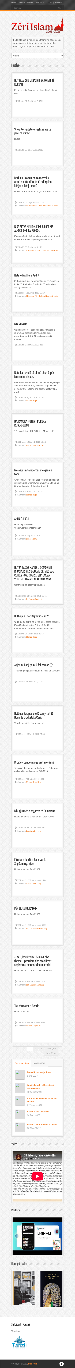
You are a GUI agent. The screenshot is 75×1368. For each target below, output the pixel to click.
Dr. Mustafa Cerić (34, 599)
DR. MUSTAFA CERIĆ (35, 445)
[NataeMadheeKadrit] (26, 275)
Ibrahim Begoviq (34, 831)
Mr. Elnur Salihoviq (35, 985)
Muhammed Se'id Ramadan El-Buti (42, 206)
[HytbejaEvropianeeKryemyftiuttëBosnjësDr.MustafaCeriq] (34, 715)
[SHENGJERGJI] (21, 518)
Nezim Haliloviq (33, 884)
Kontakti (58, 3)
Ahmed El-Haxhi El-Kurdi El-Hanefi (42, 250)
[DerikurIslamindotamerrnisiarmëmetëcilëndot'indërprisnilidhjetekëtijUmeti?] (33, 181)
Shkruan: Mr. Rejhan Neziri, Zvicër (42, 296)
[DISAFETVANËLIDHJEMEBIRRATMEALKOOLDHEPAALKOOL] (34, 228)
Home (13, 3)
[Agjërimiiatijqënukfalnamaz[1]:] (33, 665)
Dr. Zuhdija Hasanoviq (36, 928)
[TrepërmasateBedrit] (26, 1005)
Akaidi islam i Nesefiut (38, 1111)
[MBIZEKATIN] (20, 324)
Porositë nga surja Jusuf (39, 1072)
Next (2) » (51, 1048)
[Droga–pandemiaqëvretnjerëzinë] (34, 762)
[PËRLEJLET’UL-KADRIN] (25, 908)
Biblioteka (40, 3)
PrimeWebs (33, 1364)
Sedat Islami (31, 539)
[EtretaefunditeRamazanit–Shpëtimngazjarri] (31, 861)
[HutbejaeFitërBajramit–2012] (31, 616)
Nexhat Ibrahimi (26, 3)
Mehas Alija (31, 401)
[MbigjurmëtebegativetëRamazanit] (34, 811)
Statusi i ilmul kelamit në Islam (42, 1124)
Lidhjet (49, 3)
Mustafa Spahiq (33, 1026)
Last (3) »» (51, 1053)
